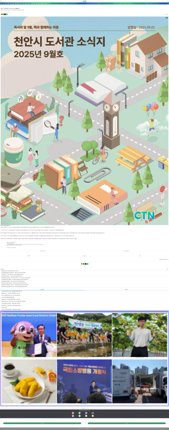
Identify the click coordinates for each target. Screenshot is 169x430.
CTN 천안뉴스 (9, 247)
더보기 (167, 311)
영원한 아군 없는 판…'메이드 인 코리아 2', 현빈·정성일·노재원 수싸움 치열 (13, 301)
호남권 (29, 3)
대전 (18, 3)
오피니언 (41, 3)
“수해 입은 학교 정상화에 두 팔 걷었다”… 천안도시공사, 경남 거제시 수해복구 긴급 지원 (14, 283)
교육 (10, 3)
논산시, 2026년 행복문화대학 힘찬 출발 (7, 297)
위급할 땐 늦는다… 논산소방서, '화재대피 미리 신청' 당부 (10, 293)
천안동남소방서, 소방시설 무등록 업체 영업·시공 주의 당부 (9, 270)
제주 (32, 3)
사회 (8, 3)
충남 (13, 3)
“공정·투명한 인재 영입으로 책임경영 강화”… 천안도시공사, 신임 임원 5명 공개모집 (13, 272)
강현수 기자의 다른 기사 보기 (163, 259)
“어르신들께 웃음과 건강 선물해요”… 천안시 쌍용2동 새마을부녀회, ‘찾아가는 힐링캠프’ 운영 (14, 279)
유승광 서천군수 (4, 307)
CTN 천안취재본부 (13, 247)
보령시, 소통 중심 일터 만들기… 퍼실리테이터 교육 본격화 (11, 309)
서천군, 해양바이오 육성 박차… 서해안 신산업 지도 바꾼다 (10, 303)
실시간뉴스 (42, 289)
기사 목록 (83, 408)
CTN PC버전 (42, 423)
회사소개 (127, 423)
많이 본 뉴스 (126, 289)
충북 (15, 3)
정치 (3, 3)
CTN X (140, 255)
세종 (20, 3)
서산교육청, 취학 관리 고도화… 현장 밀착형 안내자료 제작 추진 (11, 291)
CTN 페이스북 (84, 255)
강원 (34, 3)
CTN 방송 (28, 255)
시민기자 (45, 3)
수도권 (23, 3)
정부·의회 (37, 3)
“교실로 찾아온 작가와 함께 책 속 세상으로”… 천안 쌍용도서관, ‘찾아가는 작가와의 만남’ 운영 (14, 284)
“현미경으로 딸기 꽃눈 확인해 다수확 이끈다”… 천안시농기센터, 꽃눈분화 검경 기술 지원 (14, 286)
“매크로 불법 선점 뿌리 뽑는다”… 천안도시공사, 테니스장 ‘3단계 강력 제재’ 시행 (12, 281)
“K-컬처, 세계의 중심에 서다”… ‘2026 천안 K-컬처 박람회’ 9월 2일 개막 (11, 276)
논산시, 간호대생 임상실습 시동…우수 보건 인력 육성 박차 (10, 295)
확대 (166, 17)
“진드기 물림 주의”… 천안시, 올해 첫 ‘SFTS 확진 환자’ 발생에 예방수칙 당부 (12, 274)
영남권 (26, 3)
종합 (1, 3)
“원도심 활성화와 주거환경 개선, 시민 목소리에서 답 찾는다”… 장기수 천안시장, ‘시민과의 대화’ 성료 (15, 277)
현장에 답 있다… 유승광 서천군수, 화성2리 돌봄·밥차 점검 (10, 305)
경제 (6, 3)
